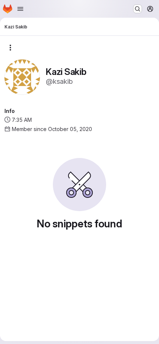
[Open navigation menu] (20, 9)
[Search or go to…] (137, 8)
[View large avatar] (22, 76)
